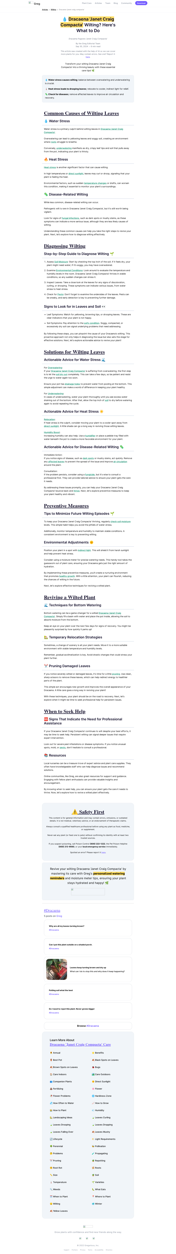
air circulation (120, 461)
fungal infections (70, 218)
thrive (77, 491)
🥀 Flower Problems (60, 1096)
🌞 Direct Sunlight (101, 1081)
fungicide (90, 474)
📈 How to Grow (100, 1103)
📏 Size (53, 1175)
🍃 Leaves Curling (101, 1117)
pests (63, 747)
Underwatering (55, 393)
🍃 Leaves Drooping (60, 1124)
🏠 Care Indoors (58, 1074)
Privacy (82, 1250)
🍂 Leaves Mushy (101, 1132)
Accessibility (99, 1250)
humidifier (90, 435)
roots (53, 142)
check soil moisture (121, 521)
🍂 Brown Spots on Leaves (64, 1067)
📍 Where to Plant (101, 1196)
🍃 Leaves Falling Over (61, 1132)
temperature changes (95, 183)
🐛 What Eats (99, 1189)
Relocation (49, 419)
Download (141, 3)
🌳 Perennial (56, 1146)
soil (106, 400)
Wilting (53, 10)
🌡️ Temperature (58, 1182)
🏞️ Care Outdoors (101, 1074)
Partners (75, 1250)
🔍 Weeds (55, 1189)
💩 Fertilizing (56, 1088)
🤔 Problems (56, 1153)
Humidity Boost (52, 432)
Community (126, 3)
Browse (88, 1025)
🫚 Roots (96, 1168)
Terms (90, 1250)
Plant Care (86, 3)
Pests (60, 294)
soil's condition (91, 323)
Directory (109, 1250)
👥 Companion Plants (61, 1081)
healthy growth (67, 576)
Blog (116, 3)
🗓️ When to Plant (59, 1196)
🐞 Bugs (96, 1067)
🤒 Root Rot (56, 1168)
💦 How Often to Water (62, 1103)
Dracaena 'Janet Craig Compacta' (68, 371)
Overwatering (55, 367)
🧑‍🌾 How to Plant (58, 1110)
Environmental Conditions (69, 270)
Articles (98, 3)
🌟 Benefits (98, 1053)
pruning (116, 674)
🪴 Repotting (98, 1160)
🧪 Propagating (100, 1153)
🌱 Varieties (98, 1182)
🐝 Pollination (99, 1146)
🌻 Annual (55, 1053)
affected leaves (56, 461)
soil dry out (61, 374)
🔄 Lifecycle (56, 1139)
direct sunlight (75, 173)
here (88, 57)
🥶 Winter (97, 1203)
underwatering (64, 148)
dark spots (88, 458)
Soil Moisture (61, 261)
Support (66, 1250)
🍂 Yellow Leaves (59, 1211)
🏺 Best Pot (56, 1060)
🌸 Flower (97, 1088)
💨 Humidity (98, 1110)
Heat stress (50, 167)
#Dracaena (52, 910)
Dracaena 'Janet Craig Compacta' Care (80, 1044)
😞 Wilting (55, 1203)
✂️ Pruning (55, 1160)
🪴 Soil (95, 1175)
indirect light (84, 550)
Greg (59, 916)
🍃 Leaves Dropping (102, 1124)
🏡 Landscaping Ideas (61, 1117)
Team (107, 3)
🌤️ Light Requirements (103, 1139)
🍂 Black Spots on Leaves (105, 1060)
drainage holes (72, 384)
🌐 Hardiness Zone (101, 1096)
